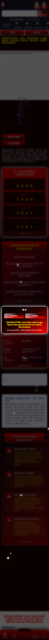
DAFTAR (14, 316)
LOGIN (35, 316)
